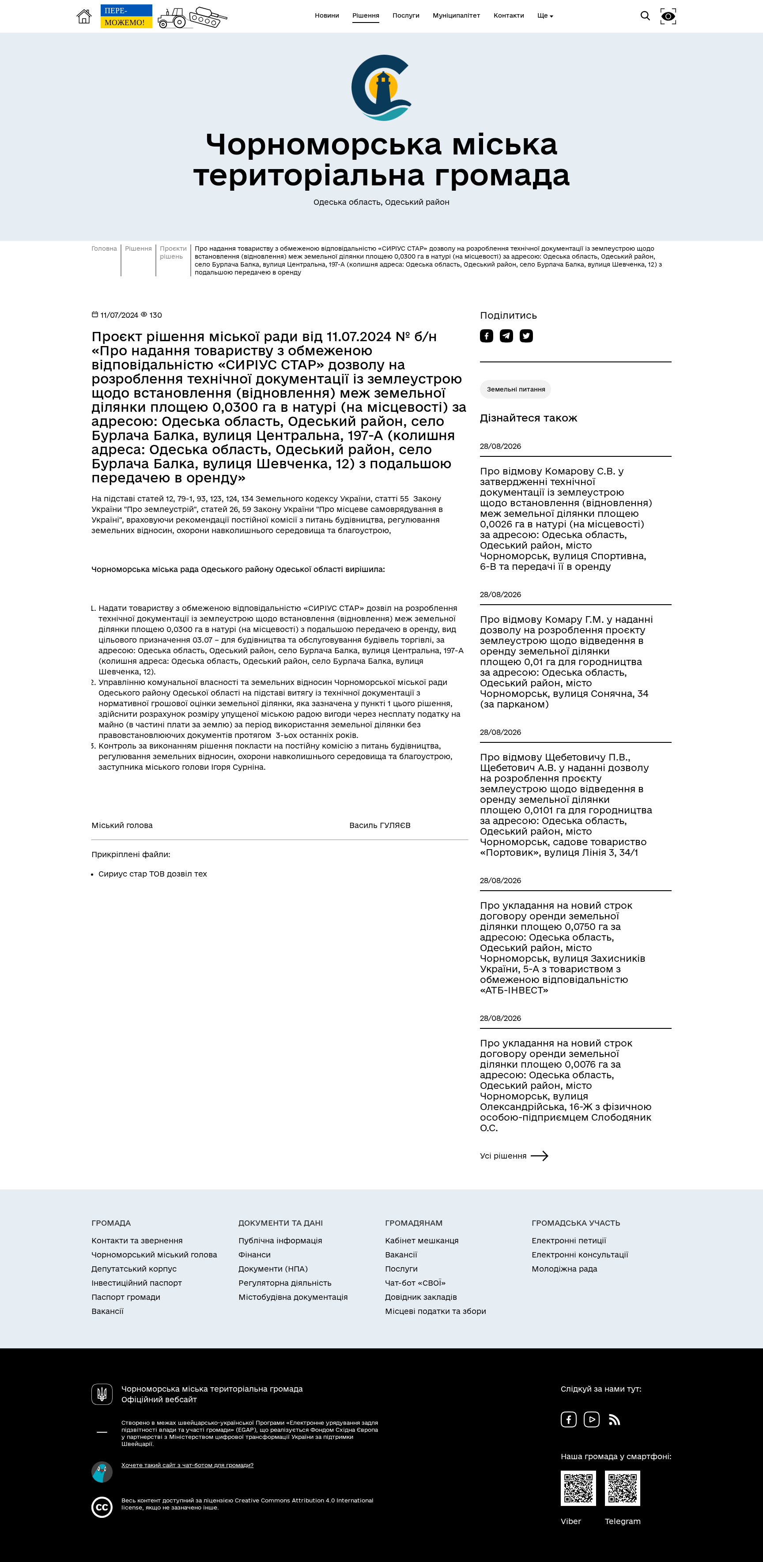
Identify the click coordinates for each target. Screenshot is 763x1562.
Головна (104, 248)
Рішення (138, 248)
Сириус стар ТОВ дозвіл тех (152, 873)
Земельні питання (516, 389)
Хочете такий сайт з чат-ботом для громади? (187, 1465)
